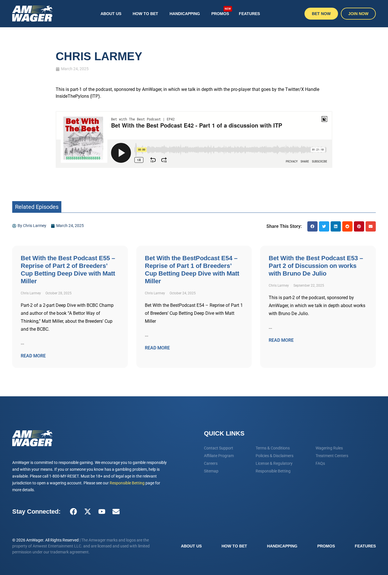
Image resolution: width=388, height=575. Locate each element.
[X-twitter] (87, 512)
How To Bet (145, 13)
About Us (111, 13)
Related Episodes (37, 206)
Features (249, 13)
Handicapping (185, 13)
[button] (312, 226)
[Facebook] (73, 512)
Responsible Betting (127, 483)
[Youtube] (102, 512)
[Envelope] (116, 512)
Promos (221, 11)
